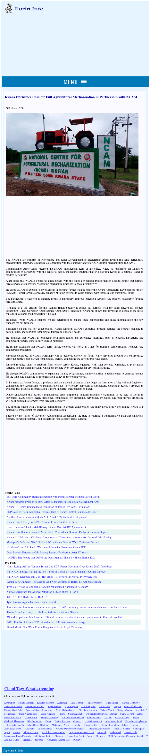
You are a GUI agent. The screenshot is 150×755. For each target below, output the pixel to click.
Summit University (49, 717)
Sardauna (27, 739)
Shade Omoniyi (95, 702)
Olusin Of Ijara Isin (110, 724)
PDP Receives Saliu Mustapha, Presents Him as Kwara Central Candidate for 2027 (52, 512)
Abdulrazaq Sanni (113, 721)
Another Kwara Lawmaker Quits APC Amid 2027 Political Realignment (47, 517)
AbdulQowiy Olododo (37, 724)
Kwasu (16, 732)
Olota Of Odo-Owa (133, 706)
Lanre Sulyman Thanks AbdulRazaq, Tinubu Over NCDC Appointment (46, 527)
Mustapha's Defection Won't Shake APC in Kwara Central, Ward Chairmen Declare (53, 542)
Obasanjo (58, 735)
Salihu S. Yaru (127, 713)
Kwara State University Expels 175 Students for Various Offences (43, 612)
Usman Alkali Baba (13, 710)
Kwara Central (90, 724)
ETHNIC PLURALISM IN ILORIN (27, 597)
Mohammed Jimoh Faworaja (17, 735)
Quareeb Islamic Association (39, 710)
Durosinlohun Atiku (34, 706)
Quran (48, 721)
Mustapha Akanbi (15, 724)
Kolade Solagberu (45, 702)
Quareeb (77, 721)
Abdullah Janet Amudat (73, 717)
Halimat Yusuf (107, 710)
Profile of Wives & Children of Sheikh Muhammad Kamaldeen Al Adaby (47, 587)
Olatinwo (77, 739)
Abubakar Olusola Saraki (53, 732)
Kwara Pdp (9, 702)
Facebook (101, 732)
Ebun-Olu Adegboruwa (136, 721)
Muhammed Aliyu (60, 724)
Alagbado (29, 728)
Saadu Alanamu (48, 713)
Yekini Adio (104, 706)
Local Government (93, 721)
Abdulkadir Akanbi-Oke (58, 739)
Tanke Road (115, 732)
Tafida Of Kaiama (121, 728)
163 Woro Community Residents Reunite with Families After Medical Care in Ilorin (53, 496)
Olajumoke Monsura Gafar (81, 732)
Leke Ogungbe (77, 702)
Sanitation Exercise (13, 706)
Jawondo (39, 739)
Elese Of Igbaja (122, 717)
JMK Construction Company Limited (125, 735)
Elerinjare (100, 735)
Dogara (117, 706)
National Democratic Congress (70, 728)
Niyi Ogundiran (34, 721)
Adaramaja (62, 702)
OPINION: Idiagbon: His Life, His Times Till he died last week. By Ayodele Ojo (52, 576)
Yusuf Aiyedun (88, 706)
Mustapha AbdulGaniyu (99, 728)
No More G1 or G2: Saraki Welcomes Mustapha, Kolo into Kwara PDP (46, 547)
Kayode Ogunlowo (131, 702)
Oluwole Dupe (94, 717)
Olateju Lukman (62, 721)
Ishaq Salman (112, 702)
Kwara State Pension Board (79, 735)
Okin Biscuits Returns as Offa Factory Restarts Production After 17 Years (47, 552)
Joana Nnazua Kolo (28, 713)
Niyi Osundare (54, 706)
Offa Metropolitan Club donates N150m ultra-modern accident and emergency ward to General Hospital (64, 617)
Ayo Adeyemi (71, 706)
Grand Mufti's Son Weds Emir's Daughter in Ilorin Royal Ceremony (44, 627)
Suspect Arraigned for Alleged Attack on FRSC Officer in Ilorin (42, 592)
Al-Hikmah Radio (42, 735)
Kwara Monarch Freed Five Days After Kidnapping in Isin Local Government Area (53, 502)
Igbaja (125, 724)
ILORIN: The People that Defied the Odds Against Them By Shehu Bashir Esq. (51, 557)
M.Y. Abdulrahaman (65, 710)
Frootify (76, 724)
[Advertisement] (75, 40)
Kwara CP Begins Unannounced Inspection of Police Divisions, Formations (48, 507)
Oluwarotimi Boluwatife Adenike (101, 713)
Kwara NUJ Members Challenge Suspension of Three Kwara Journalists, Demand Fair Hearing (59, 537)
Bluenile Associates (88, 710)
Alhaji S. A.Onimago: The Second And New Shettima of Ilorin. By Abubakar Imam (54, 581)
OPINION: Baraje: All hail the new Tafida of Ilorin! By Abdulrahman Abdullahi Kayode (56, 571)
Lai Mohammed (45, 728)
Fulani (62, 713)
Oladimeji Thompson (14, 721)
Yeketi (136, 717)
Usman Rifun (31, 717)
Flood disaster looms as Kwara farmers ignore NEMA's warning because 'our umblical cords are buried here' (67, 607)
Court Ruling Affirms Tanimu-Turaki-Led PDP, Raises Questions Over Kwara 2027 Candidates (59, 566)
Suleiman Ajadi (75, 713)
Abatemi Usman (30, 732)
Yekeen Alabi (130, 732)
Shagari (108, 717)
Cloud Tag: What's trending (29, 688)
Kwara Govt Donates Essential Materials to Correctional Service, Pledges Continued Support (58, 532)
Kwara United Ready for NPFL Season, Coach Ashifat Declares (42, 522)
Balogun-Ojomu (124, 710)
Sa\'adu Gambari (26, 702)
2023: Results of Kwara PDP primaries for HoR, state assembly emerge (46, 622)
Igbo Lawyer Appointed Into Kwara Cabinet (31, 602)
